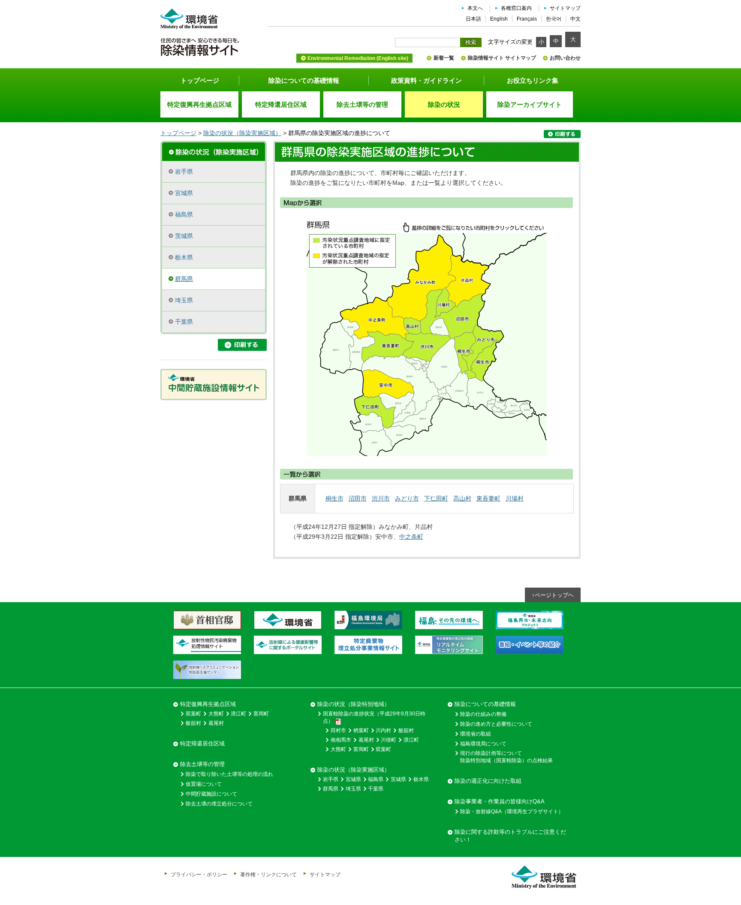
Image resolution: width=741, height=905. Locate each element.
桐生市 (334, 498)
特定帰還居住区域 (202, 743)
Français (527, 19)
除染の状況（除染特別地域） (353, 704)
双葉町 (193, 714)
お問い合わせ (565, 58)
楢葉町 (361, 730)
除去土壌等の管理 (202, 764)
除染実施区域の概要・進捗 (213, 151)
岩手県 (184, 171)
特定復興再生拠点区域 (208, 704)
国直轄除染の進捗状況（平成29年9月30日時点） (374, 717)
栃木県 (184, 257)
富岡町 (261, 714)
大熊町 (216, 714)
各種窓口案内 (516, 8)
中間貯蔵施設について (211, 794)
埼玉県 (184, 300)
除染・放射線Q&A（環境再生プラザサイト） (511, 811)
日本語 (473, 19)
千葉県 (184, 321)
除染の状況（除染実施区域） (242, 133)
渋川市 (381, 498)
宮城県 (184, 193)
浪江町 (238, 714)
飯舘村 (193, 723)
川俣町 (388, 740)
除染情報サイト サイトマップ (502, 58)
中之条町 (411, 536)
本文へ (475, 8)
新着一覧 (444, 58)
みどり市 (407, 498)
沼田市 (358, 498)
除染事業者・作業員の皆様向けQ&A (500, 801)
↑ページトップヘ (553, 595)
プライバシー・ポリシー (199, 874)
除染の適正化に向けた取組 (488, 781)
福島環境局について (483, 744)
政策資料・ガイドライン (426, 80)
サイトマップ (565, 8)
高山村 (462, 498)
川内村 (383, 730)
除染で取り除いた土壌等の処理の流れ (229, 774)
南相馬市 (341, 740)
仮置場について (204, 784)
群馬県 (184, 278)
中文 (575, 19)
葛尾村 (216, 723)
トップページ (200, 80)
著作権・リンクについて (268, 874)
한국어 (553, 19)
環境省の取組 (475, 734)
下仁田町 (436, 498)
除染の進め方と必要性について (496, 724)
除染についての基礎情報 (303, 80)
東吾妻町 (488, 498)
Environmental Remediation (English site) (357, 58)
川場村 (515, 498)
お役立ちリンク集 (532, 80)
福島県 (184, 214)
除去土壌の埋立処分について (219, 804)
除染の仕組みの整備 (483, 714)
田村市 (338, 730)
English (499, 19)
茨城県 (184, 235)
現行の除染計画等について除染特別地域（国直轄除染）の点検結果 (506, 756)
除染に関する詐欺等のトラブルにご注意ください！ (510, 836)
